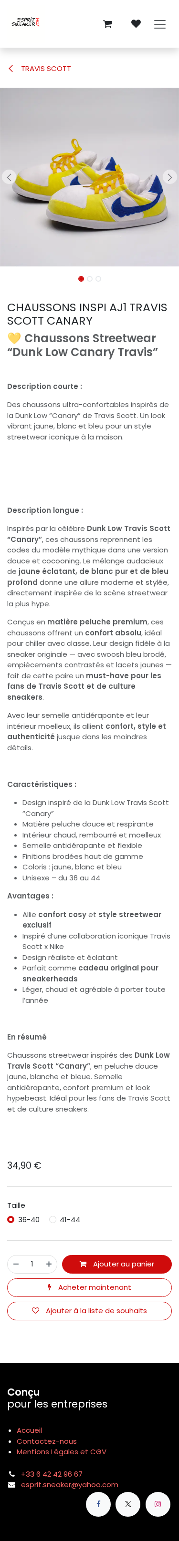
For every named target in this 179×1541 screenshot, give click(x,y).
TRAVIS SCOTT (45, 68)
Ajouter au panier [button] (122, 1264)
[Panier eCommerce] (107, 24)
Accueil (29, 1430)
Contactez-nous (47, 1441)
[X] (128, 1504)
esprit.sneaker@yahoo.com (69, 1485)
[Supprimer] (16, 1264)
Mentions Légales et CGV (61, 1452)
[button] (9, 176)
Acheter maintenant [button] (93, 1287)
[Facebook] (98, 1504)
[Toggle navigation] (160, 23)
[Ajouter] (49, 1264)
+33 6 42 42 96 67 (52, 1474)
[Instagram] (158, 1504)
